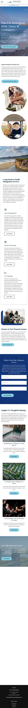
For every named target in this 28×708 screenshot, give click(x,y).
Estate (14, 706)
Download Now (7, 395)
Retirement (14, 703)
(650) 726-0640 (15, 690)
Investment (14, 705)
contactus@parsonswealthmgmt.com (14, 697)
